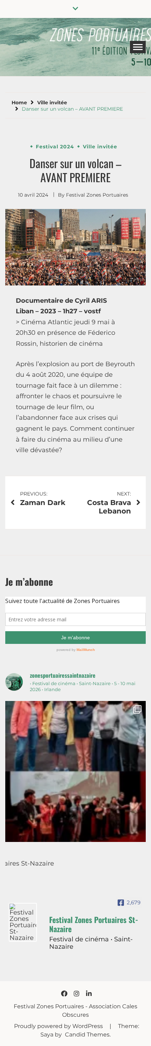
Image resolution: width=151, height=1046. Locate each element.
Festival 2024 (55, 146)
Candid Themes (87, 1034)
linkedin (89, 993)
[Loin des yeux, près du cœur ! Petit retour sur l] (75, 771)
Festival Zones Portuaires (97, 195)
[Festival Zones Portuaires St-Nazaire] (23, 922)
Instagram (76, 993)
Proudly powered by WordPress (59, 1026)
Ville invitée (100, 146)
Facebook (64, 993)
